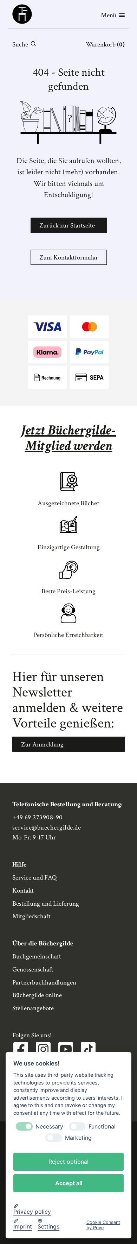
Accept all (68, 1183)
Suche (20, 44)
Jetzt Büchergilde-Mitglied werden (68, 438)
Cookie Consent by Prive (103, 1225)
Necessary (49, 1126)
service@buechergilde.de (46, 827)
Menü (108, 15)
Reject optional (68, 1161)
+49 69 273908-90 (37, 817)
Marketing (78, 1137)
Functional (102, 1126)
